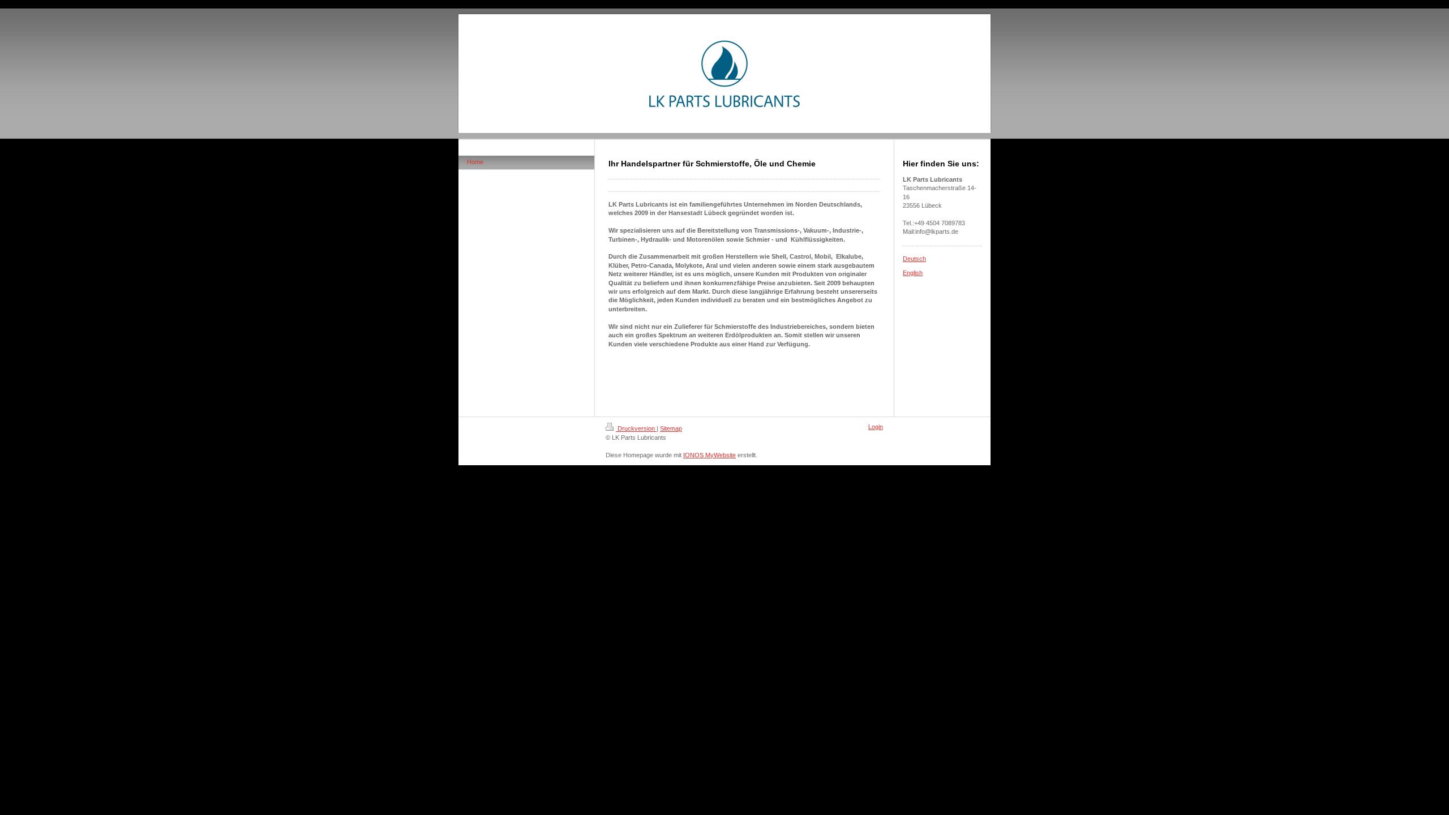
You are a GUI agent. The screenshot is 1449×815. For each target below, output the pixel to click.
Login (875, 426)
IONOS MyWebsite (709, 455)
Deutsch (914, 258)
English (913, 272)
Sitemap (671, 428)
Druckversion (636, 428)
